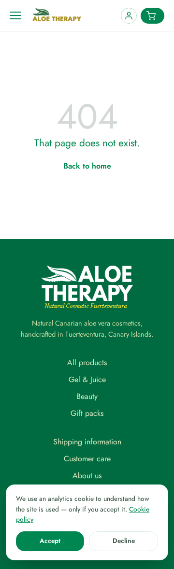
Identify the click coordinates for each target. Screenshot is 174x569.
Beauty (87, 396)
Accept (50, 540)
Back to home (87, 165)
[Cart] (152, 16)
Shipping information (87, 441)
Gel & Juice (87, 379)
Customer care (87, 458)
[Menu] (15, 15)
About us (87, 475)
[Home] (74, 15)
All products (87, 362)
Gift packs (87, 413)
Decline (124, 540)
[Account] (129, 16)
